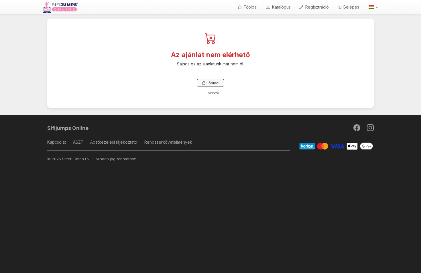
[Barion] (336, 146)
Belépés (350, 7)
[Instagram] (370, 129)
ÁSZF (78, 142)
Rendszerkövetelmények (168, 142)
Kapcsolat (56, 142)
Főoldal (250, 7)
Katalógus (281, 7)
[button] (372, 7)
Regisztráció (316, 7)
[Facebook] (357, 129)
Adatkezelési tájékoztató (113, 142)
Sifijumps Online (67, 128)
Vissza (213, 93)
